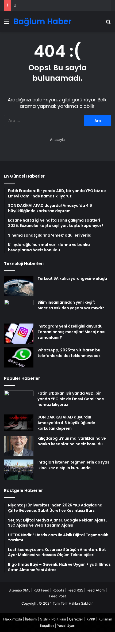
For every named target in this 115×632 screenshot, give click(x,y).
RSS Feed (41, 590)
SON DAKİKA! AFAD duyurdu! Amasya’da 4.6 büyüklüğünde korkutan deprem (66, 422)
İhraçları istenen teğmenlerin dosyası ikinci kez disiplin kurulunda (73, 465)
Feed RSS (75, 590)
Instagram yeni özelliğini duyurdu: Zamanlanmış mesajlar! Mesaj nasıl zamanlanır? (71, 332)
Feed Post (57, 596)
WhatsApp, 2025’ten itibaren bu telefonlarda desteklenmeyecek (69, 352)
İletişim (31, 619)
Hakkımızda (12, 619)
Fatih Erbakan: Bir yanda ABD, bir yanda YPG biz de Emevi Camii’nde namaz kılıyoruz (70, 399)
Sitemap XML (19, 590)
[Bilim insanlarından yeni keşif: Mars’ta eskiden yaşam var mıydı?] (18, 310)
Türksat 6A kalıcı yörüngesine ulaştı (72, 278)
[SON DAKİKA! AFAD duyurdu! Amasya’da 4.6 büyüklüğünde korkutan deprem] (18, 422)
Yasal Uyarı (66, 625)
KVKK (90, 619)
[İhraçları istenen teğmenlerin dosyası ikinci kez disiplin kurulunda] (18, 470)
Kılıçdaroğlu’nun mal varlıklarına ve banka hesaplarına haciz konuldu (71, 441)
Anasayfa (57, 139)
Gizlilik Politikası (53, 619)
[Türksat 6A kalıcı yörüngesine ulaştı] (18, 286)
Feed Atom (95, 590)
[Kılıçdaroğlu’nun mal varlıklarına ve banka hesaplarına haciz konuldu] (18, 446)
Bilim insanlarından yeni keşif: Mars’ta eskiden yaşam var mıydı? (70, 305)
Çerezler (76, 619)
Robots (58, 590)
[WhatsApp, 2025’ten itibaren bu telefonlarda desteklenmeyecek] (18, 357)
